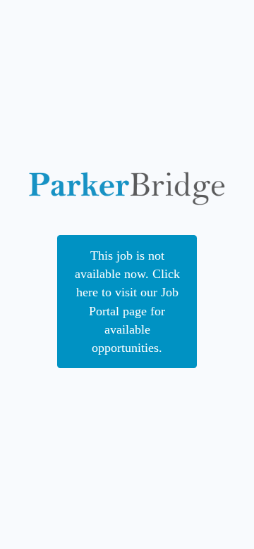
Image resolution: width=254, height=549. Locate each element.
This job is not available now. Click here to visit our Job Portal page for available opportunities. (127, 301)
